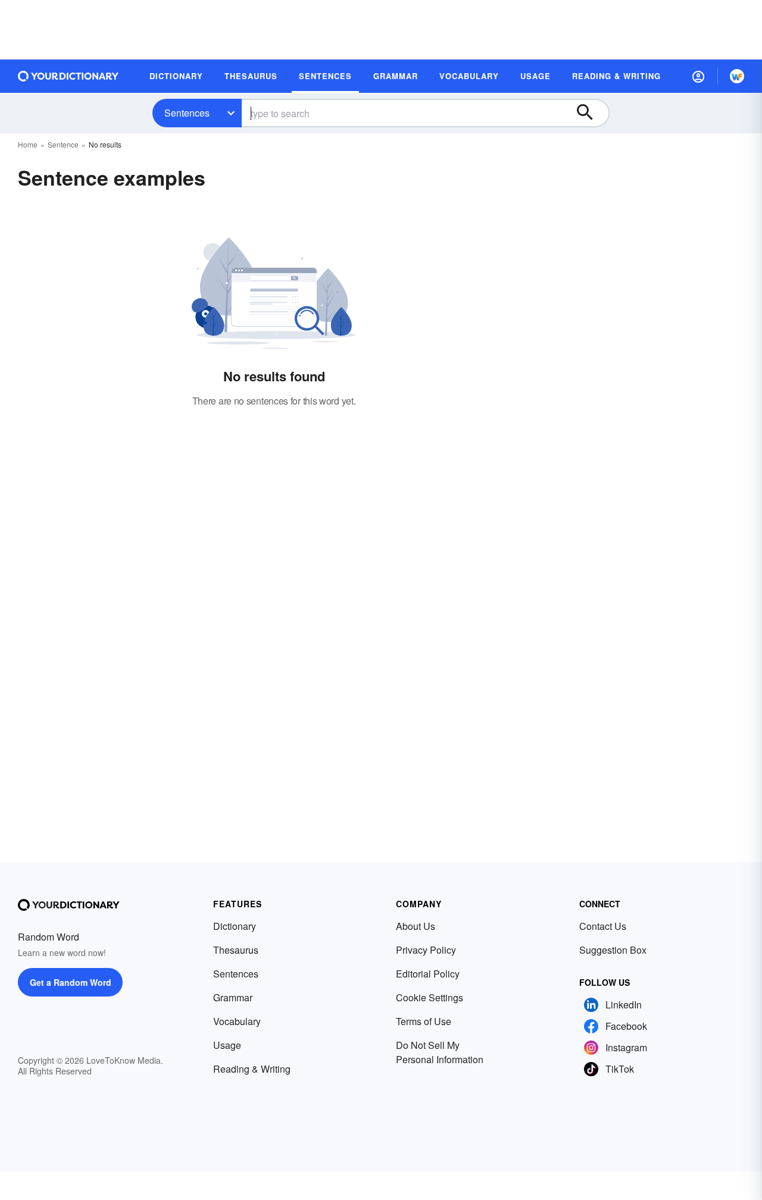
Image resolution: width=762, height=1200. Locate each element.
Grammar (232, 997)
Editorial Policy (428, 973)
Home (28, 144)
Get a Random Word (70, 982)
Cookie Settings (429, 997)
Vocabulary (237, 1021)
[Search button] (590, 113)
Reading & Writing (252, 1069)
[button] (698, 76)
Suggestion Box (613, 950)
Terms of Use (423, 1021)
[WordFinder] (737, 76)
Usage (227, 1045)
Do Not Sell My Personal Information (439, 1052)
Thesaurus (235, 950)
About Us (415, 926)
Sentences (187, 113)
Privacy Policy (426, 950)
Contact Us (602, 926)
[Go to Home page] (68, 76)
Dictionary (234, 926)
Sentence (63, 144)
